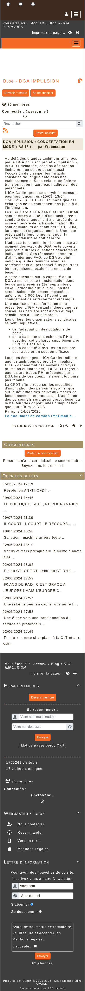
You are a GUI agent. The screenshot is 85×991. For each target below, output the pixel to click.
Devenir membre (15, 92)
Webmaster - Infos (42, 813)
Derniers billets (42, 475)
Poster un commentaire (42, 453)
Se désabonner (24, 911)
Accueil (37, 23)
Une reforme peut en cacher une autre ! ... (41, 604)
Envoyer (42, 737)
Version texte (29, 840)
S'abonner (20, 904)
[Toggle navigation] (76, 43)
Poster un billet (45, 133)
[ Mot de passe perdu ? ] (42, 745)
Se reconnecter (43, 92)
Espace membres (42, 685)
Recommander (30, 832)
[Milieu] (21, 4)
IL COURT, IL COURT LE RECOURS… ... (40, 524)
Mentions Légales (33, 849)
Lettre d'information (42, 862)
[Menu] (76, 14)
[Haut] (8, 4)
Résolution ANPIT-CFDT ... (28, 490)
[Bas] (33, 4)
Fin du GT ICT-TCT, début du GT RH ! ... (39, 571)
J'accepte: (23, 946)
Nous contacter (30, 824)
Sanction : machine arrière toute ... (35, 537)
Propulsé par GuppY (18, 980)
